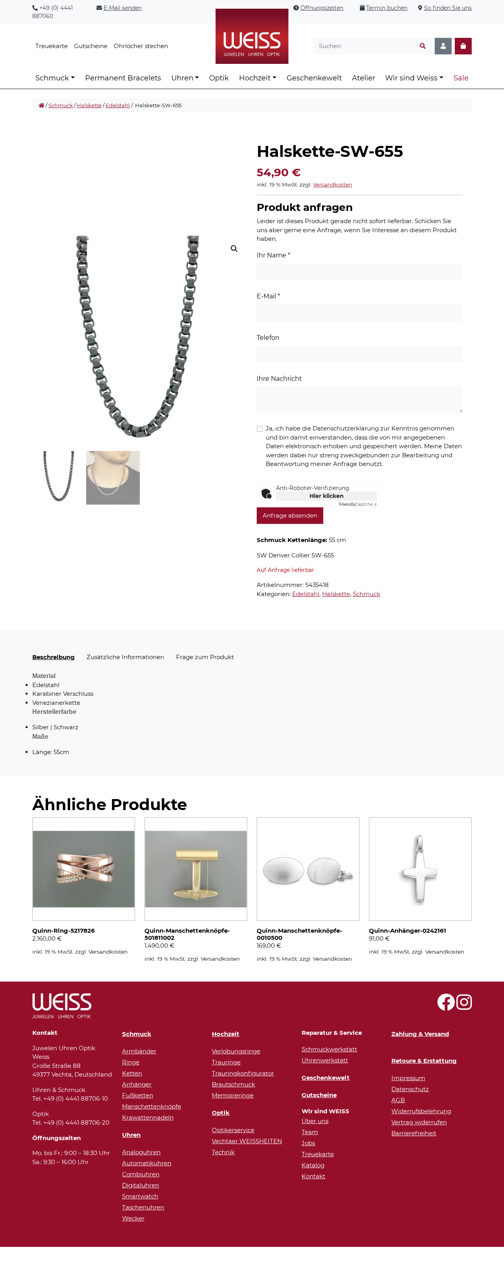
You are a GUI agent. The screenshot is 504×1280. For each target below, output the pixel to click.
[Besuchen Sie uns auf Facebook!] (446, 1006)
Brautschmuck (233, 1084)
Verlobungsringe (236, 1051)
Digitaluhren (140, 1185)
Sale (461, 78)
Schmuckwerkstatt (329, 1049)
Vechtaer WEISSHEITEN (247, 1141)
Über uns (315, 1121)
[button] (234, 249)
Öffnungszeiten (321, 7)
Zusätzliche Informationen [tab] (125, 657)
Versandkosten (332, 184)
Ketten (132, 1073)
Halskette (89, 105)
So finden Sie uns (448, 7)
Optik (219, 78)
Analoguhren (141, 1152)
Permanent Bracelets (123, 78)
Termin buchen (387, 7)
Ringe (130, 1062)
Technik (223, 1152)
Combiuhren (140, 1174)
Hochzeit (255, 78)
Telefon (268, 337)
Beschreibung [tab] (53, 657)
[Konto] (443, 46)
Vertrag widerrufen (419, 1122)
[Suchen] (423, 46)
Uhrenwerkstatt (325, 1060)
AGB (398, 1100)
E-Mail (268, 296)
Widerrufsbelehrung (421, 1111)
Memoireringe (233, 1095)
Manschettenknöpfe (151, 1106)
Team (310, 1132)
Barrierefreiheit (413, 1133)
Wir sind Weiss (411, 78)
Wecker (133, 1218)
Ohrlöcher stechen (141, 46)
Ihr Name (273, 255)
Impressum (408, 1078)
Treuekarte (51, 46)
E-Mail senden (123, 7)
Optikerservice (233, 1130)
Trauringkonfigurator (243, 1073)
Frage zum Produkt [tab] (205, 657)
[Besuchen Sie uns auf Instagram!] (464, 1006)
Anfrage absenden (290, 515)
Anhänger (137, 1084)
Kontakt (313, 1176)
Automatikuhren (146, 1163)
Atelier (363, 78)
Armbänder (139, 1051)
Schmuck (52, 78)
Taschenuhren (143, 1207)
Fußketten (137, 1095)
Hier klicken (326, 495)
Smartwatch (140, 1196)
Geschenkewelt (314, 78)
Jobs (308, 1143)
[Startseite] (41, 106)
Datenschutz (410, 1089)
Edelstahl (118, 105)
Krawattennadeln (148, 1117)
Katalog (313, 1165)
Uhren (182, 78)
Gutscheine (90, 46)
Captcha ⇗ (358, 504)
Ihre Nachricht (279, 378)
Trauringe (226, 1062)
